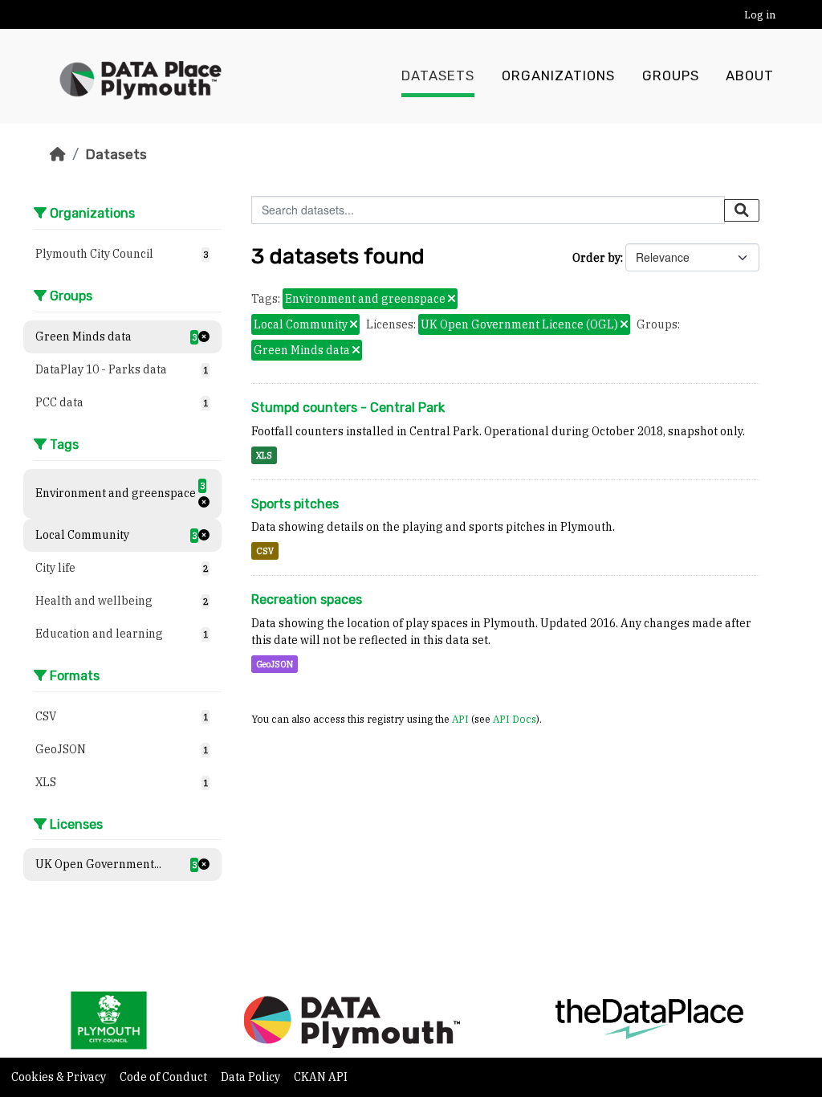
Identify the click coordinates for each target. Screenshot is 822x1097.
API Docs (514, 718)
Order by (596, 258)
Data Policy (252, 1077)
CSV (265, 551)
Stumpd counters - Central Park (348, 407)
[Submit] (741, 210)
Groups (670, 76)
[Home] (58, 154)
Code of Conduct (165, 1077)
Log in (759, 15)
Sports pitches (295, 504)
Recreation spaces (306, 599)
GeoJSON (274, 664)
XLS (264, 455)
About (750, 76)
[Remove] (451, 299)
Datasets (437, 76)
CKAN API (321, 1077)
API (460, 718)
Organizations (558, 76)
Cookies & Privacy (59, 1077)
